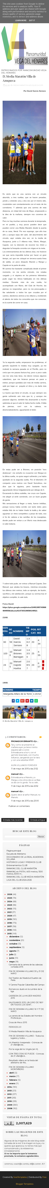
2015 (9, 933)
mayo (12, 961)
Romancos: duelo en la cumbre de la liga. (25, 990)
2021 (9, 912)
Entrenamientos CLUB (17, 865)
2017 (9, 926)
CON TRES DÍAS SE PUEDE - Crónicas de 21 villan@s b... (26, 1055)
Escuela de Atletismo (16, 854)
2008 (10, 1108)
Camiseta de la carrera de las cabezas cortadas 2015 (26, 965)
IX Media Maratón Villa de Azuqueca (18, 721)
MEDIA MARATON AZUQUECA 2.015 (28, 85)
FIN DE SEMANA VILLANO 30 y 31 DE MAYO (26, 972)
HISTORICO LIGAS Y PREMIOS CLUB (24, 862)
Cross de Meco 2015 (18, 1022)
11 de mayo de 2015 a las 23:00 (25, 801)
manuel (15, 774)
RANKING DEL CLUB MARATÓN (22, 868)
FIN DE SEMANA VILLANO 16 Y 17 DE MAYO (26, 1010)
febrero (13, 1080)
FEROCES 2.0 (15, 1027)
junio (12, 958)
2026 (10, 894)
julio (11, 954)
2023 (10, 905)
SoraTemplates (20, 1177)
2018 (9, 923)
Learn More (20, 20)
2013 (9, 1091)
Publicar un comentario (19, 806)
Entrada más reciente (13, 820)
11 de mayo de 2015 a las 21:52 (24, 769)
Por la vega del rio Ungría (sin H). (23, 1049)
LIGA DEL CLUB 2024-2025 (19, 880)
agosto (13, 951)
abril (11, 1073)
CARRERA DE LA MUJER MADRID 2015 (25, 997)
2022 (10, 909)
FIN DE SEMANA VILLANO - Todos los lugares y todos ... (26, 1037)
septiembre (15, 947)
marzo (12, 1076)
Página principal (14, 851)
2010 (9, 1101)
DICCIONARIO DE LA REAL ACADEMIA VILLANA (25, 858)
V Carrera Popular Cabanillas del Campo (26, 985)
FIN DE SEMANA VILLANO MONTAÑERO (21, 1068)
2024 (10, 901)
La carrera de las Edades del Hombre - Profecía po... (26, 1017)
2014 (9, 1087)
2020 (10, 916)
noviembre (15, 940)
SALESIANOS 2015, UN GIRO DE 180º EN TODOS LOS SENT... (26, 1003)
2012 (9, 1094)
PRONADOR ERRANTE (22, 741)
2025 (10, 898)
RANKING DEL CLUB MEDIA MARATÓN (25, 877)
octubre (13, 944)
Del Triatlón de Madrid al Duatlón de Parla (25, 979)
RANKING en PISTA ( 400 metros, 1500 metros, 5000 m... (25, 872)
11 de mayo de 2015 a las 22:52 (24, 786)
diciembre (14, 936)
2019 (9, 919)
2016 (9, 930)
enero (12, 1083)
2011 (9, 1098)
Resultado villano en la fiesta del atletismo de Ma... (23, 1061)
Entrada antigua (37, 820)
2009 (10, 1105)
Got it (32, 20)
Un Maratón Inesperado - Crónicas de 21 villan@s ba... (25, 1043)
